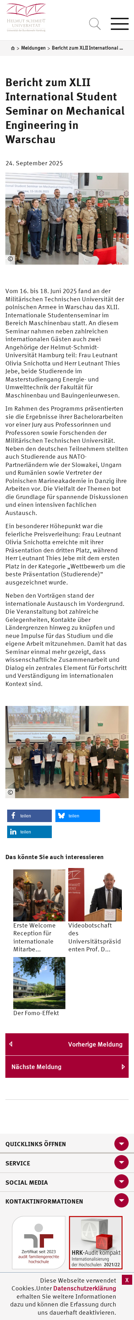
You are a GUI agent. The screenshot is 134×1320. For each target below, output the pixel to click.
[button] (29, 816)
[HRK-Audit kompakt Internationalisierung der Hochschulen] (96, 1242)
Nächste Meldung (36, 1066)
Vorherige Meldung (95, 1044)
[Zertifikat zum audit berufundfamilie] (38, 1242)
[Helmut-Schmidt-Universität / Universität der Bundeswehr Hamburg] (23, 16)
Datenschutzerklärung (84, 1288)
